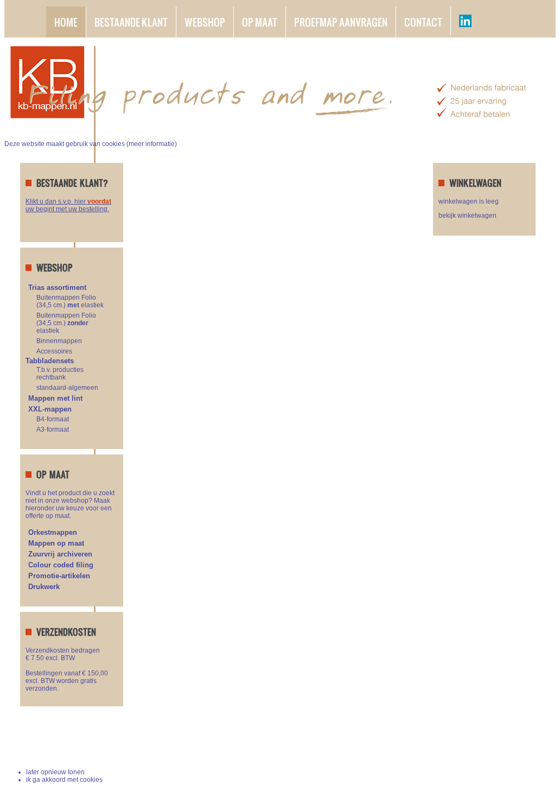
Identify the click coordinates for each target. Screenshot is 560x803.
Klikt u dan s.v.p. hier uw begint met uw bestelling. (68, 205)
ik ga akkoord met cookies (64, 779)
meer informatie (152, 144)
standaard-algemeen (67, 387)
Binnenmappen (59, 341)
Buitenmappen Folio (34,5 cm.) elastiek (70, 301)
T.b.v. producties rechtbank (60, 373)
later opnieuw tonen (55, 772)
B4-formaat (52, 419)
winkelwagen (505, 746)
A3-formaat (52, 429)
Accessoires (54, 351)
